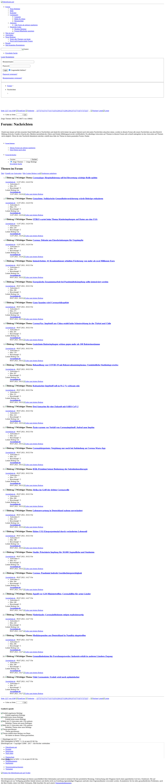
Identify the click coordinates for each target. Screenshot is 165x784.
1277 (76, 111)
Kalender (13, 13)
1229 (68, 111)
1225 (54, 111)
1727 (83, 111)
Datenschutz (10, 757)
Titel (2, 173)
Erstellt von (9, 173)
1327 (79, 111)
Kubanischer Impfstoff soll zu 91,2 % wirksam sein (56, 386)
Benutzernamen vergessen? (12, 78)
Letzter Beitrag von (33, 173)
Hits (24, 173)
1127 (43, 111)
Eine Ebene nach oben (18, 150)
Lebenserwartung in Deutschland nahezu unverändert (57, 510)
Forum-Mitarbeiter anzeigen (24, 31)
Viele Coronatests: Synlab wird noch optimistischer (56, 677)
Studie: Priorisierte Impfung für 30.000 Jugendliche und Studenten (63, 552)
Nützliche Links (15, 27)
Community (14, 15)
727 (40, 111)
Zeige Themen (17, 162)
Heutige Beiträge (20, 29)
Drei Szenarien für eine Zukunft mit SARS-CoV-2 (55, 406)
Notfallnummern (11, 761)
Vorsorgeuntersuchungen (14, 767)
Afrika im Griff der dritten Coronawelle (51, 490)
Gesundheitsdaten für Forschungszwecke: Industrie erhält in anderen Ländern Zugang (73, 656)
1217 (50, 111)
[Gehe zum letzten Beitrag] (33, 194)
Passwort (6, 66)
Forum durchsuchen (10, 154)
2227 (86, 111)
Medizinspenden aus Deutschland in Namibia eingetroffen (59, 635)
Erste (23, 111)
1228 (65, 111)
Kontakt (8, 749)
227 (37, 111)
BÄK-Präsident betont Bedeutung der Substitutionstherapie (60, 469)
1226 (58, 111)
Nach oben (9, 753)
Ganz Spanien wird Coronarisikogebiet (51, 302)
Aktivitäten (9, 35)
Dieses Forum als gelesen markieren (22, 148)
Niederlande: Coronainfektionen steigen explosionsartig (58, 614)
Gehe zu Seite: (10, 115)
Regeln (7, 43)
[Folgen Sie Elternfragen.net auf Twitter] (15, 773)
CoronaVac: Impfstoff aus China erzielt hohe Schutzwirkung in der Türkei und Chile (72, 323)
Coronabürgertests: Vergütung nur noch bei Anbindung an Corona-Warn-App (69, 448)
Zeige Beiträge (31, 162)
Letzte (101, 111)
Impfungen (9, 763)
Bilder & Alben (19, 19)
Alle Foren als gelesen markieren (26, 25)
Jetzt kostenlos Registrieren (15, 45)
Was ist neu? (9, 33)
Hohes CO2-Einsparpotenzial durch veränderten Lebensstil (60, 531)
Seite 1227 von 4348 (8, 111)
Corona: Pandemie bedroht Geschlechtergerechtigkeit (57, 573)
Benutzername (8, 62)
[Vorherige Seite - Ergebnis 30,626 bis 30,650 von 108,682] (29, 111)
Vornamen (9, 769)
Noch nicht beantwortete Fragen (21, 41)
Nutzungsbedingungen (63, 783)
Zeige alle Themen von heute (20, 39)
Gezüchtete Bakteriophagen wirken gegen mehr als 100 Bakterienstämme (66, 344)
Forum (7, 7)
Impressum (9, 751)
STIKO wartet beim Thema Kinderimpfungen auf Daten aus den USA (65, 219)
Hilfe (11, 11)
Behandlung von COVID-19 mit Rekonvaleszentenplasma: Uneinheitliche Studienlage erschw (75, 365)
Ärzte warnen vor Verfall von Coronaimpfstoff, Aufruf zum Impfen (63, 427)
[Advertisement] (82, 105)
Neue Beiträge (15, 9)
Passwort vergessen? (10, 74)
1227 (61, 111)
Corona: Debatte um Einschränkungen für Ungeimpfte (58, 240)
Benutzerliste (19, 21)
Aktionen (13, 23)
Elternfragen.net (11, 747)
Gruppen (17, 17)
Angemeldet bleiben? (18, 70)
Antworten (17, 173)
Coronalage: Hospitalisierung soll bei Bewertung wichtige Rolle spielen (65, 177)
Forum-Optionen (10, 143)
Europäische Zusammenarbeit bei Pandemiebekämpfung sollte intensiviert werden (70, 282)
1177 (47, 111)
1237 (72, 111)
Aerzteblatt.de (10, 182)
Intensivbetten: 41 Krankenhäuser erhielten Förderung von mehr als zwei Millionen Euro (74, 261)
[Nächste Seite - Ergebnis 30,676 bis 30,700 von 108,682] (94, 111)
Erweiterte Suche (11, 53)
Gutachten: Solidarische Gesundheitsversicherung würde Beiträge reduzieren (68, 198)
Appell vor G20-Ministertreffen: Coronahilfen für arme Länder (62, 594)
